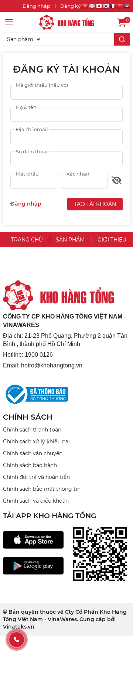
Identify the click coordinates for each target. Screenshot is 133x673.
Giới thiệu (112, 239)
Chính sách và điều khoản (36, 500)
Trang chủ (27, 239)
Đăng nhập (36, 6)
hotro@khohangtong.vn (51, 365)
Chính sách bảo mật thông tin (42, 489)
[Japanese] (99, 7)
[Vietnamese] (85, 7)
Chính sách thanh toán (32, 429)
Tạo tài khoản (95, 204)
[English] (92, 7)
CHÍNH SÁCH (27, 417)
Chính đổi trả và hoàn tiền (36, 477)
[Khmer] (127, 7)
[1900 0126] (16, 639)
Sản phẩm (70, 239)
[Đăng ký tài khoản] (66, 22)
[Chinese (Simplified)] (120, 7)
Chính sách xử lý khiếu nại (36, 441)
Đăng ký (70, 6)
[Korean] (106, 7)
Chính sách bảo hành (30, 465)
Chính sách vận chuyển (32, 453)
